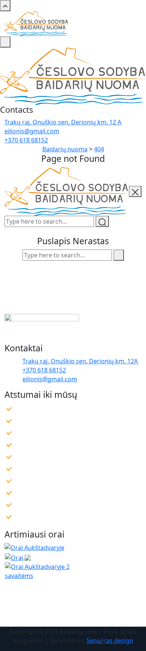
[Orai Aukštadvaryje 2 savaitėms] (49, 570)
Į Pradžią (73, 283)
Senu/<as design (109, 640)
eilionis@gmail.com (31, 131)
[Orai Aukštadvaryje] (34, 547)
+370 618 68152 (26, 140)
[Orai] (18, 557)
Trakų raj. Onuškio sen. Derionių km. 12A (80, 361)
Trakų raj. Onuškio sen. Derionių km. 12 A (62, 122)
